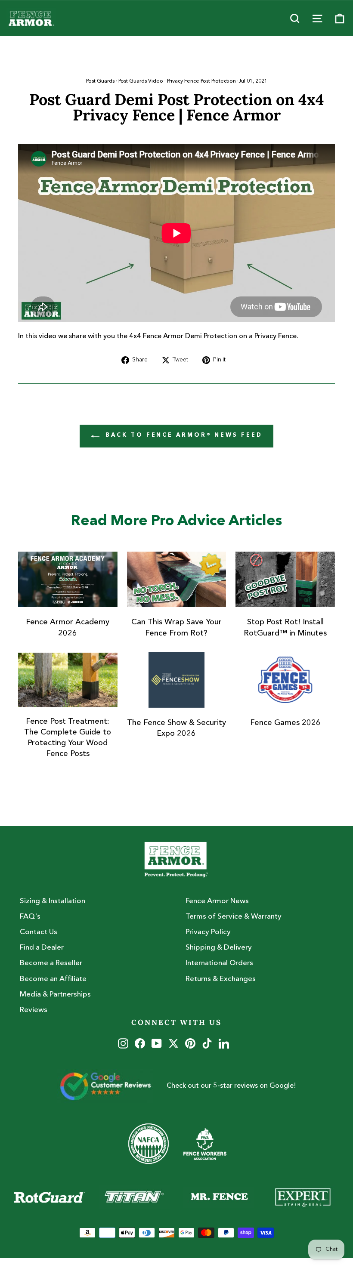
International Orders (219, 963)
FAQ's (30, 916)
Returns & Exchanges (221, 979)
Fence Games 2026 (285, 723)
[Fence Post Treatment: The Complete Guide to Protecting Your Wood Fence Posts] (68, 680)
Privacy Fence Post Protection (201, 81)
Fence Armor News (217, 901)
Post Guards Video (140, 81)
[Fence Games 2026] (285, 680)
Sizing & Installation (52, 901)
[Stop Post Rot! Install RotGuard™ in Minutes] (285, 580)
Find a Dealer (42, 947)
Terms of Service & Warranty (234, 916)
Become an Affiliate (53, 979)
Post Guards (100, 81)
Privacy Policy (208, 932)
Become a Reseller (51, 963)
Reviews (33, 1010)
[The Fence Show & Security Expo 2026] (176, 680)
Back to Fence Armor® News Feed (183, 435)
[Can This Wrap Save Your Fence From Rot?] (176, 580)
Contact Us (38, 932)
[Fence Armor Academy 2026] (68, 580)
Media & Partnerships (55, 994)
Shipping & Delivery (219, 947)
